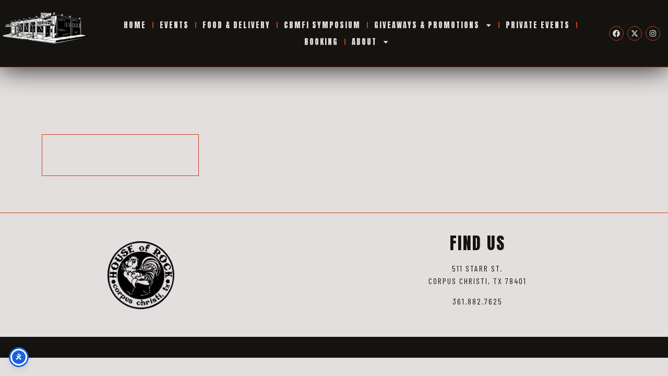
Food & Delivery (236, 25)
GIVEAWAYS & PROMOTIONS (427, 25)
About (364, 42)
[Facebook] (616, 33)
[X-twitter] (634, 33)
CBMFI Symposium (322, 25)
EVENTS (174, 25)
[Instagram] (653, 33)
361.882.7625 (477, 301)
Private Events (538, 25)
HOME (135, 25)
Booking (321, 42)
